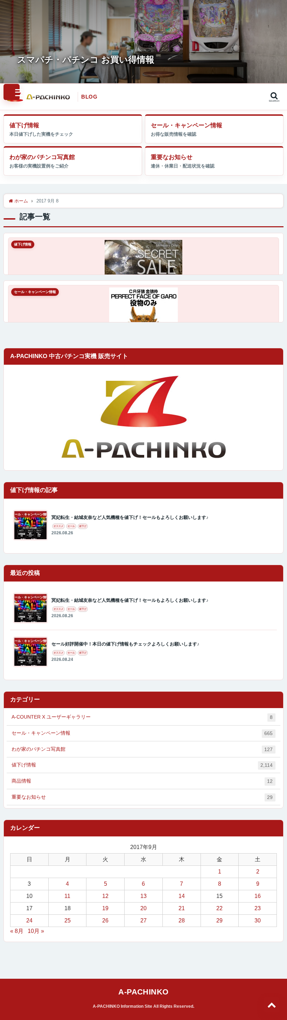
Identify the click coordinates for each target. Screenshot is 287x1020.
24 (29, 920)
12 (105, 896)
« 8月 (16, 931)
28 (181, 920)
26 (105, 920)
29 (219, 920)
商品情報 (142, 781)
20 (143, 908)
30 (257, 920)
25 (67, 920)
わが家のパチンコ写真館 (42, 157)
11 (67, 896)
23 (257, 908)
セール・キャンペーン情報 (186, 125)
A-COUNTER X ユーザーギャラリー (142, 717)
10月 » (36, 931)
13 (143, 896)
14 (181, 896)
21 (181, 908)
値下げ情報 (24, 125)
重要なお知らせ (171, 157)
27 (143, 920)
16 (257, 896)
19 (105, 908)
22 (219, 908)
